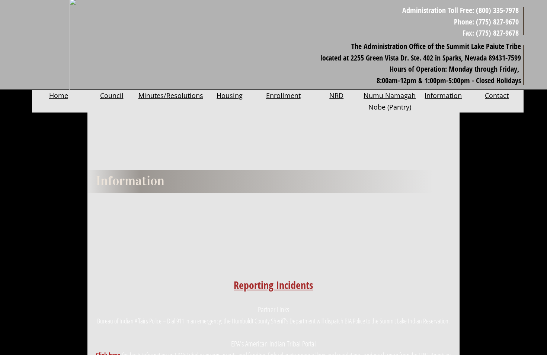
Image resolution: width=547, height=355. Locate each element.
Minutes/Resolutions (170, 95)
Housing (230, 95)
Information (443, 95)
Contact (497, 95)
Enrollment (283, 95)
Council (112, 95)
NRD (336, 95)
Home (58, 95)
